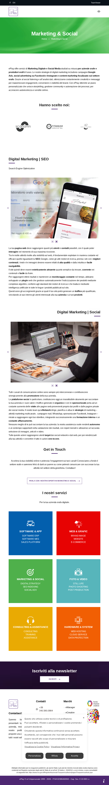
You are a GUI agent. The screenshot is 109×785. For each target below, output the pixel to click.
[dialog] (54, 737)
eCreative (70, 712)
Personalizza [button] (34, 755)
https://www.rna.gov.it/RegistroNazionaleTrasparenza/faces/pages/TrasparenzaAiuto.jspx (61, 772)
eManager (70, 707)
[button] (8, 208)
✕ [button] (84, 717)
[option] (54, 208)
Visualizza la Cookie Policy (36, 746)
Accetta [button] (74, 755)
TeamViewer (95, 3)
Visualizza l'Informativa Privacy (65, 746)
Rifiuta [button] (55, 755)
